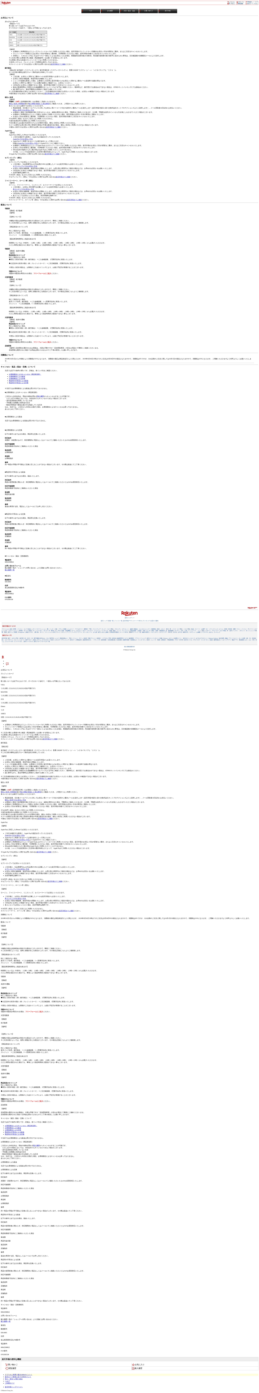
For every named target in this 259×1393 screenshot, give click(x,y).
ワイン (238, 629)
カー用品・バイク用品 (183, 629)
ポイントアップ (66, 632)
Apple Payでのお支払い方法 (23, 139)
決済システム (37, 640)
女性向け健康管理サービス (120, 638)
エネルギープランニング (61, 640)
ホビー (85, 630)
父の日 (175, 632)
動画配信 (241, 640)
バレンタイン (155, 632)
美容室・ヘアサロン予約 (104, 638)
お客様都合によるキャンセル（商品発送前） (25, 374)
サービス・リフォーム (94, 630)
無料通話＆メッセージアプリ (222, 640)
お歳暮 (198, 632)
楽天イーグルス (28, 641)
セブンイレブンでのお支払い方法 (25, 166)
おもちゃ (79, 630)
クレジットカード (19, 640)
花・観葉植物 (170, 630)
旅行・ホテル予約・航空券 (16, 638)
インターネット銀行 (144, 640)
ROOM (181, 640)
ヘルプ (7, 1381)
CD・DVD (58, 630)
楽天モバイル (188, 640)
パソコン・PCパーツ (247, 629)
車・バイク (173, 629)
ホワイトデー (163, 632)
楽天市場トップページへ (14, 1387)
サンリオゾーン (87, 632)
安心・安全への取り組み (14, 1379)
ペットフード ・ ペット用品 (196, 630)
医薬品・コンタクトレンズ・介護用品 (145, 629)
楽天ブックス (233, 630)
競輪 (226, 638)
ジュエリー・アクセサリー (75, 629)
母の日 (170, 632)
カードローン (9, 640)
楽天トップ (104, 621)
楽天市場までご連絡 (58, 64)
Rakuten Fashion (213, 638)
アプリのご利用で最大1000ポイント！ (18, 1375)
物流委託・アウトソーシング (137, 638)
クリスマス (204, 632)
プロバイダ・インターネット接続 (203, 640)
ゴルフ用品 (222, 630)
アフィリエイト (233, 638)
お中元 (180, 632)
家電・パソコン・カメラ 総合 (22, 629)
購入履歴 (40, 396)
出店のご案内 (154, 621)
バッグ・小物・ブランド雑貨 (57, 629)
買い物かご (13, 1364)
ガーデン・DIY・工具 (180, 630)
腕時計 (86, 629)
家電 (52, 630)
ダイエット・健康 (127, 629)
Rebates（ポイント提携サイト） (172, 638)
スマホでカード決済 (48, 640)
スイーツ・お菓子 (200, 629)
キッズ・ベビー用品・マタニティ (111, 629)
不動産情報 (170, 640)
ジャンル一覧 (118, 621)
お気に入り (139, 1364)
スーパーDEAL (137, 621)
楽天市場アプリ (127, 621)
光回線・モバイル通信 (25, 630)
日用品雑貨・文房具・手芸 (137, 630)
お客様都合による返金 (17, 376)
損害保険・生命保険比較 (108, 640)
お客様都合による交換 (17, 378)
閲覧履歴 (12, 1368)
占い (246, 640)
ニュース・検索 (155, 640)
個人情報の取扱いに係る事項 (38, 104)
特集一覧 (111, 621)
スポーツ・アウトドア (212, 630)
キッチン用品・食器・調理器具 (155, 630)
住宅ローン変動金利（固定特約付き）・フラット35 (85, 640)
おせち (211, 632)
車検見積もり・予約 (66, 638)
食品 (192, 629)
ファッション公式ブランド (53, 632)
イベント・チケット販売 (79, 638)
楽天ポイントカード (189, 638)
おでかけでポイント (202, 638)
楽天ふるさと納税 (103, 632)
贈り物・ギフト (39, 632)
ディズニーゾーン (77, 632)
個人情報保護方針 (129, 646)
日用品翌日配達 (114, 632)
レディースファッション (39, 629)
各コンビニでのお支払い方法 (23, 189)
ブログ (176, 640)
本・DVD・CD (28, 638)
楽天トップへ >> (129, 618)
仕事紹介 (163, 640)
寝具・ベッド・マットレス (121, 630)
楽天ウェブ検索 (12, 632)
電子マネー (28, 640)
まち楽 (95, 632)
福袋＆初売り (146, 632)
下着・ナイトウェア (95, 629)
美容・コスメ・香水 (163, 629)
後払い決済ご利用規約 (17, 104)
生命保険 (119, 640)
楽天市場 (4, 638)
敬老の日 (185, 632)
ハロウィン (192, 632)
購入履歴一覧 (10, 570)
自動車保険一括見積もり (130, 640)
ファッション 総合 (7, 629)
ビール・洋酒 (223, 629)
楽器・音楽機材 (66, 630)
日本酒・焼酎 (232, 629)
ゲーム (73, 630)
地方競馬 (221, 638)
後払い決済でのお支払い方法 (23, 110)
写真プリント (92, 638)
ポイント (242, 630)
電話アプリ (235, 640)
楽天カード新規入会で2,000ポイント (18, 1377)
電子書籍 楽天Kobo (39, 638)
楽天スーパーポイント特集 (154, 638)
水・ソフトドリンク (212, 629)
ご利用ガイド (10, 1383)
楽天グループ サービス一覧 (42, 641)
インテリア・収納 (106, 630)
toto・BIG (252, 640)
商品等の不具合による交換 (18, 383)
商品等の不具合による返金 (18, 381)
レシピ (57, 638)
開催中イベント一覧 (135, 632)
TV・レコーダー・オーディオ (41, 630)
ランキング (146, 621)
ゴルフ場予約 (50, 638)
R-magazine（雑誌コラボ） (26, 632)
